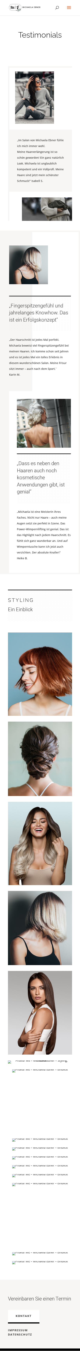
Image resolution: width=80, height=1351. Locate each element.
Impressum (18, 1330)
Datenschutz (20, 1334)
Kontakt (24, 1316)
